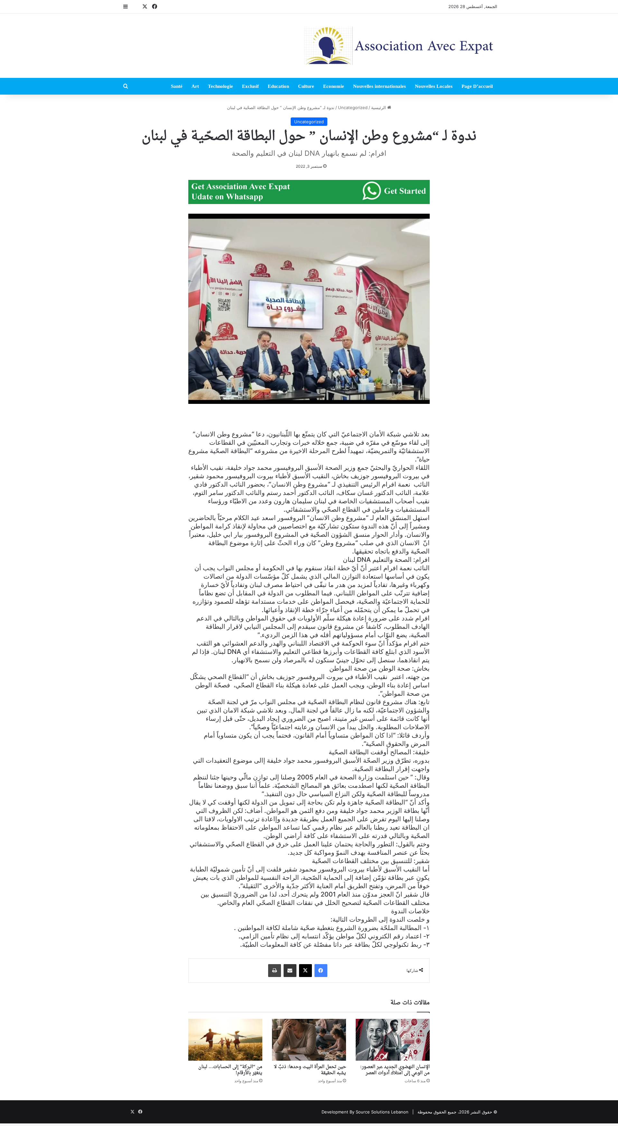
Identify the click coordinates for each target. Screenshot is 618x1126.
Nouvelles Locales (434, 86)
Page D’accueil (477, 86)
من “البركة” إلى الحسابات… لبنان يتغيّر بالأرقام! (230, 1070)
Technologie (220, 86)
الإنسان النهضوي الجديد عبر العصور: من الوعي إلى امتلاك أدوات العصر (395, 1070)
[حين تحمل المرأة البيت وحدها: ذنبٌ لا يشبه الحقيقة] (309, 1040)
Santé (177, 86)
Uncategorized (353, 107)
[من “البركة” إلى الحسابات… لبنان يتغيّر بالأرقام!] (225, 1040)
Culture (306, 86)
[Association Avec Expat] (400, 45)
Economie (333, 86)
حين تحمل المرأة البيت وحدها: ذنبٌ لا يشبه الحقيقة (310, 1070)
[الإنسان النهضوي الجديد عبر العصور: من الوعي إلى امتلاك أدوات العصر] (393, 1040)
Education (278, 86)
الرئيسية (379, 107)
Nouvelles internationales (379, 86)
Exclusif (250, 86)
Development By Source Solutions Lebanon (365, 1111)
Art (195, 86)
